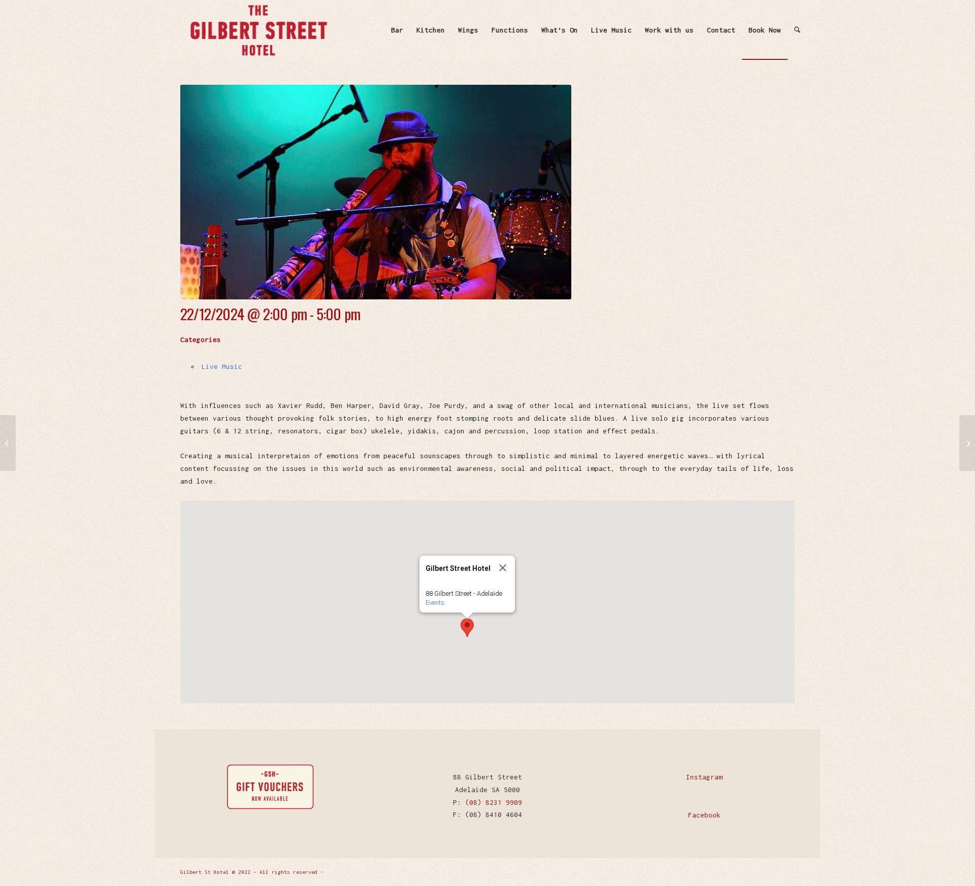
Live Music (222, 366)
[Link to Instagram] (787, 871)
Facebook (704, 815)
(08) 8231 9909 (493, 802)
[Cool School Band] (967, 443)
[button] (467, 627)
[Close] (503, 568)
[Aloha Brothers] (8, 443)
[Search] (797, 30)
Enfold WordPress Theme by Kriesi (375, 872)
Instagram (704, 777)
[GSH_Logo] (258, 30)
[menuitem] (397, 30)
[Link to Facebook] (771, 871)
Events (435, 602)
